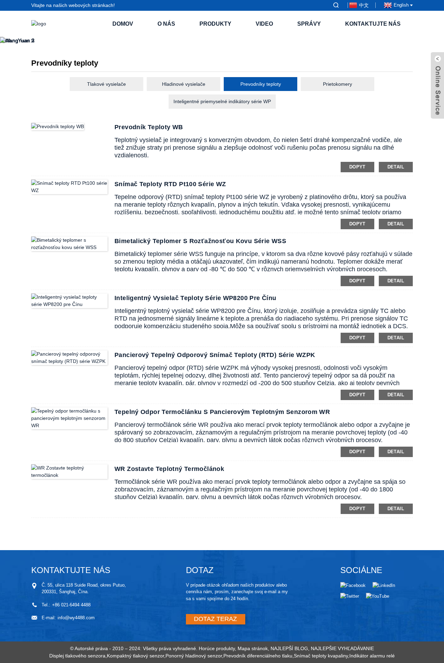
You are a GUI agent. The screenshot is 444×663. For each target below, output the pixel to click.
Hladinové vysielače (183, 84)
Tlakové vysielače (106, 84)
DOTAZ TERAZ (215, 618)
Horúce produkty (217, 648)
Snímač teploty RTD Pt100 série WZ (170, 184)
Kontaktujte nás (373, 24)
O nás (166, 24)
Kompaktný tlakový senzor (135, 655)
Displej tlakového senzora (77, 655)
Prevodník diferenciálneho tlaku (257, 655)
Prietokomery (337, 84)
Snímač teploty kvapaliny (321, 655)
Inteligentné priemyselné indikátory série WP (222, 101)
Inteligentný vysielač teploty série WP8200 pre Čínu (195, 298)
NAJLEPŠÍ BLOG (289, 648)
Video (264, 24)
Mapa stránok (253, 648)
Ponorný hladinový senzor (193, 655)
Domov (122, 24)
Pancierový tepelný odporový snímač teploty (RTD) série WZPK (214, 354)
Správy (309, 24)
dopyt (357, 166)
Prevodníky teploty (260, 84)
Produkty (215, 24)
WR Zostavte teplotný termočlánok (169, 468)
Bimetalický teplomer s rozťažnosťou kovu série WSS (200, 241)
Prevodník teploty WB (148, 127)
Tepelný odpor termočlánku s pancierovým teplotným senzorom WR (222, 411)
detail (395, 166)
